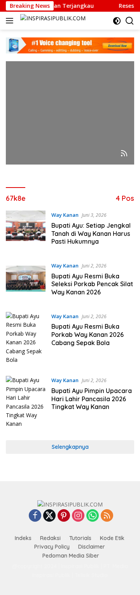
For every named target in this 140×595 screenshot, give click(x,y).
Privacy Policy (52, 546)
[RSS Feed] (124, 154)
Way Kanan (65, 214)
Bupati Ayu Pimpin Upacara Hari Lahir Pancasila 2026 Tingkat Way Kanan (91, 399)
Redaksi (50, 538)
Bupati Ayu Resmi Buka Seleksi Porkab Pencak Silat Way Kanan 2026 (92, 284)
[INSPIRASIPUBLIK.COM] (52, 20)
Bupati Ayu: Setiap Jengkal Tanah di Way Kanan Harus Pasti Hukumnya (91, 233)
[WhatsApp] (92, 516)
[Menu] (11, 20)
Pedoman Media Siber (70, 555)
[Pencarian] (129, 20)
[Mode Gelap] (116, 20)
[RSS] (107, 516)
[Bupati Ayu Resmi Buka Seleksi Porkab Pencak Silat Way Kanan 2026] (26, 280)
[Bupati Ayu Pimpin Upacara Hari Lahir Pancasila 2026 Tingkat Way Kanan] (26, 402)
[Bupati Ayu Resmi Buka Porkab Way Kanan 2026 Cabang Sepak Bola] (26, 338)
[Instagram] (78, 516)
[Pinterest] (64, 516)
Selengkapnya (70, 446)
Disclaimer (91, 546)
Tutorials (80, 538)
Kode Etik (112, 538)
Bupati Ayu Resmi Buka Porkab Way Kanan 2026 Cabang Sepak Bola (87, 334)
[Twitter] (49, 516)
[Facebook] (35, 516)
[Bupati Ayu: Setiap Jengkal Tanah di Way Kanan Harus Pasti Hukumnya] (26, 230)
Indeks (23, 538)
